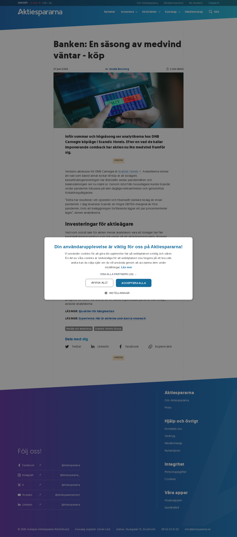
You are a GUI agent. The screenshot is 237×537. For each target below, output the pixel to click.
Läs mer (126, 267)
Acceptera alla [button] (133, 282)
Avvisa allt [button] (99, 282)
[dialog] (118, 268)
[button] (118, 274)
